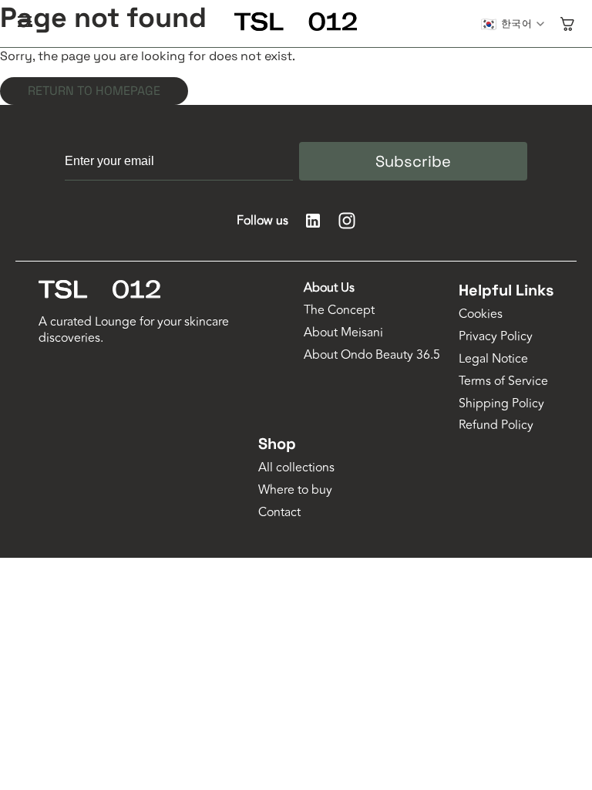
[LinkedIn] (313, 220)
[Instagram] (347, 220)
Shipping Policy (501, 404)
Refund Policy (496, 425)
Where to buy (295, 490)
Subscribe (413, 161)
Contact (279, 513)
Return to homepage (94, 91)
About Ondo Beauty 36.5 (372, 355)
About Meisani (343, 333)
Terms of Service (503, 381)
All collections (296, 468)
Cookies (481, 314)
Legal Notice (493, 359)
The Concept (339, 310)
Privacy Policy (496, 337)
